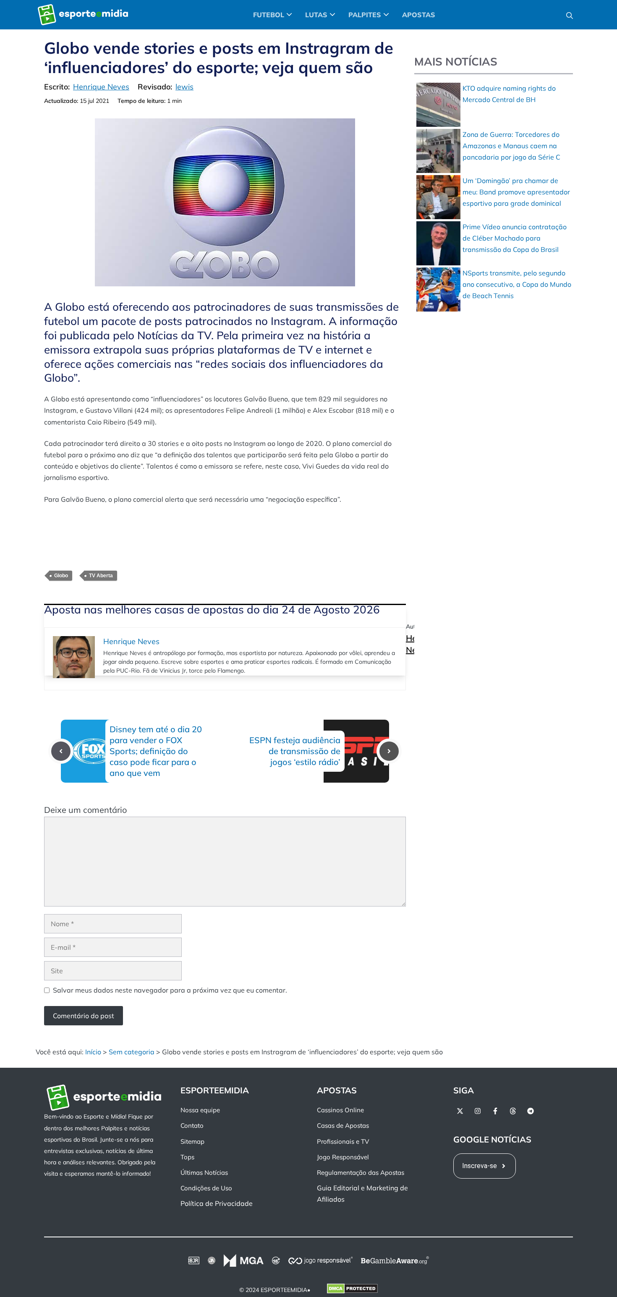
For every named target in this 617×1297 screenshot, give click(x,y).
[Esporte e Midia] (83, 14)
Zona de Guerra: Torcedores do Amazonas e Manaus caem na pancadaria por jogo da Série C (511, 145)
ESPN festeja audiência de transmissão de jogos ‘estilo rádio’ (294, 751)
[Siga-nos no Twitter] (460, 1111)
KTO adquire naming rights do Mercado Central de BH (509, 94)
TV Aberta (101, 576)
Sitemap (192, 1141)
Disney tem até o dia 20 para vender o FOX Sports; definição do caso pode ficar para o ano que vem (156, 751)
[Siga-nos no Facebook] (495, 1111)
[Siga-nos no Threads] (513, 1111)
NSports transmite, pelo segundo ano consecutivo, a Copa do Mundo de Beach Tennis (517, 284)
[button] (569, 14)
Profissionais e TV (343, 1141)
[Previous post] (60, 751)
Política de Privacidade (216, 1204)
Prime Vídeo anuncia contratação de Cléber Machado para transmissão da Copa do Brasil (515, 238)
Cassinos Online (340, 1110)
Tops (187, 1157)
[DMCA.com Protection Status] (352, 1290)
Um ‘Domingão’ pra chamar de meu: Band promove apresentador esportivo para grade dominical (516, 191)
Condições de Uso (206, 1188)
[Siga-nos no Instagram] (477, 1111)
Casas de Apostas (343, 1126)
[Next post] (389, 751)
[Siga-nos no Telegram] (530, 1111)
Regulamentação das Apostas (360, 1172)
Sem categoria (131, 1052)
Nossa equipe (200, 1110)
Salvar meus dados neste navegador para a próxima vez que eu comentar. (170, 990)
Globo (61, 576)
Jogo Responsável (343, 1157)
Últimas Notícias (204, 1172)
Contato (192, 1126)
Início (93, 1052)
